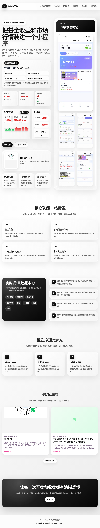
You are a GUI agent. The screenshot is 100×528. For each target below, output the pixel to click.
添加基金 (84, 6)
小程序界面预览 (45, 6)
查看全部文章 (50, 461)
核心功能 (57, 6)
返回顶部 (50, 500)
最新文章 (94, 6)
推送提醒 (75, 6)
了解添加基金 (21, 145)
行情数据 (66, 6)
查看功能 (7, 145)
